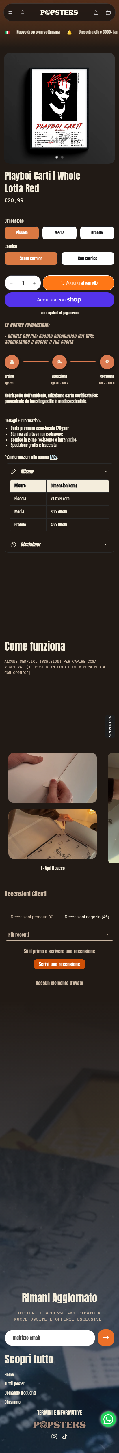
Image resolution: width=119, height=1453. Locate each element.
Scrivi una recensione (59, 964)
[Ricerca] (22, 12)
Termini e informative (59, 1412)
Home (9, 1375)
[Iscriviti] (106, 1337)
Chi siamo (13, 1402)
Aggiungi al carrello (82, 283)
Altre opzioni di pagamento (60, 313)
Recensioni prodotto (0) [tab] (32, 916)
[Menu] (10, 12)
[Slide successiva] (108, 812)
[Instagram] (54, 1436)
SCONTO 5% (110, 726)
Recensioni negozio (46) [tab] (87, 916)
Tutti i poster (15, 1384)
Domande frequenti (20, 1393)
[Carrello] (108, 12)
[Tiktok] (64, 1436)
